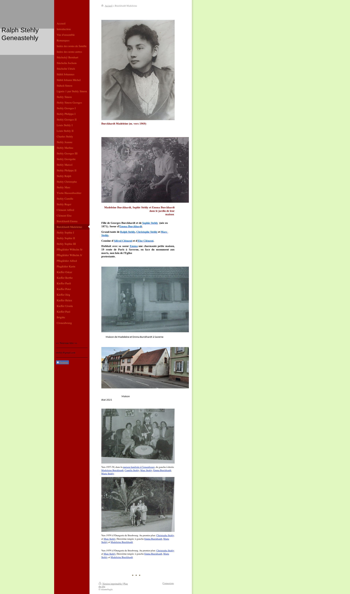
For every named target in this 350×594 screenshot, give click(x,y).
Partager (63, 362)
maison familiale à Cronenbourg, (139, 467)
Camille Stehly (132, 470)
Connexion (168, 583)
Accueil (108, 5)
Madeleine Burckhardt (112, 470)
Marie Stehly (107, 473)
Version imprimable (112, 583)
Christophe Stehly (165, 535)
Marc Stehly (146, 470)
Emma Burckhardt (162, 470)
